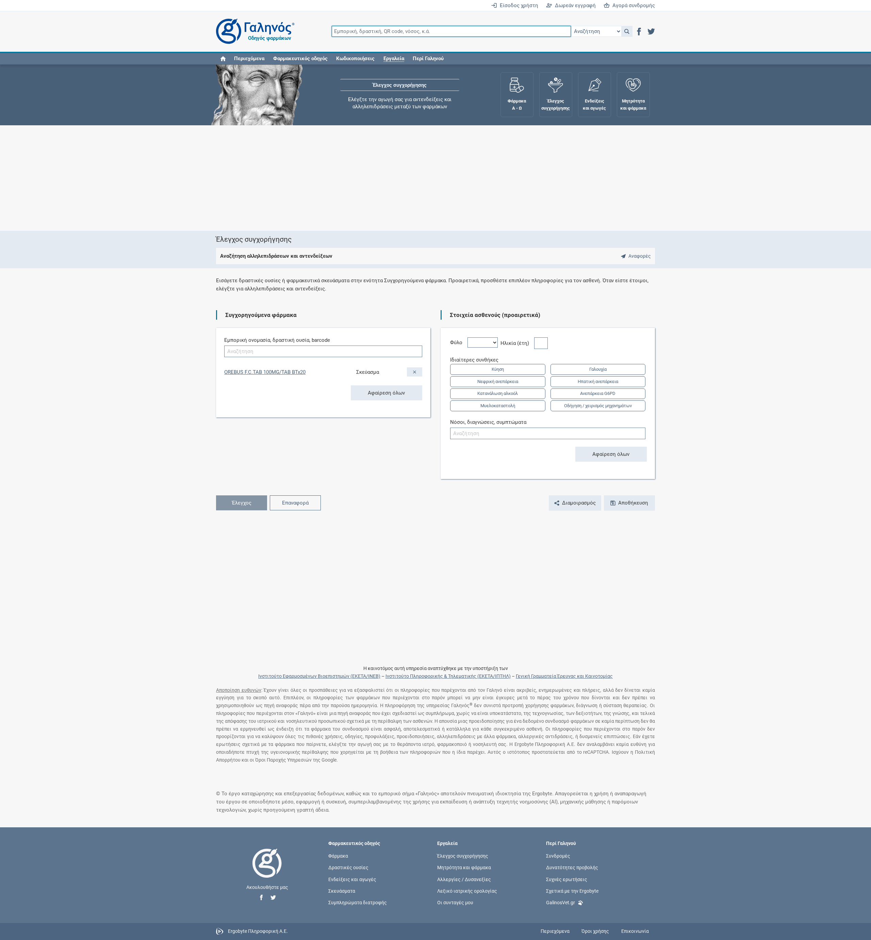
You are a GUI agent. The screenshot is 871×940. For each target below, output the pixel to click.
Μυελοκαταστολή (497, 405)
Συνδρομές (558, 856)
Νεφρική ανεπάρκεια (497, 381)
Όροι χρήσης (595, 931)
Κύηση (498, 369)
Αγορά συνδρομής (632, 5)
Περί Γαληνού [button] (428, 58)
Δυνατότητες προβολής (572, 867)
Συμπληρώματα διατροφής (357, 902)
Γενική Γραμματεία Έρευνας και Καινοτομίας (564, 676)
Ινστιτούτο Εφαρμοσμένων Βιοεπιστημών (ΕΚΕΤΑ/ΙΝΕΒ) (319, 676)
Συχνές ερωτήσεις (566, 879)
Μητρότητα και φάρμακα (464, 867)
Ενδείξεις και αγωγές (352, 879)
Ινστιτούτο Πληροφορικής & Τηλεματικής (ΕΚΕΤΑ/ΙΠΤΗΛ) (448, 676)
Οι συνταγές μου (455, 902)
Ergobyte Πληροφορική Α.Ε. (258, 931)
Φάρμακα (338, 856)
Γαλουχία (598, 369)
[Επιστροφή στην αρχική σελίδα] (267, 870)
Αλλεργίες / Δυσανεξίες (464, 879)
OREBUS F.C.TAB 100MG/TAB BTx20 (265, 372)
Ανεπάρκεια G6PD (597, 393)
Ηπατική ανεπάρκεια (598, 381)
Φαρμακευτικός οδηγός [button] (300, 58)
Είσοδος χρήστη (517, 5)
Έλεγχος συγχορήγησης (400, 85)
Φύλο (458, 342)
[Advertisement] (415, 178)
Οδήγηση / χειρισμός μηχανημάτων (598, 405)
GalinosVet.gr (560, 902)
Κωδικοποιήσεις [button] (355, 58)
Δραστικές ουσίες (348, 867)
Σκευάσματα (341, 890)
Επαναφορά (295, 503)
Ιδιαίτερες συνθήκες (477, 360)
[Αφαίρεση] (414, 372)
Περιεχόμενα (249, 58)
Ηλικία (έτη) (517, 343)
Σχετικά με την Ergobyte (572, 890)
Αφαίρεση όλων (386, 393)
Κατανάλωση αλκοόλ (497, 393)
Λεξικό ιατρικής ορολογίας (467, 890)
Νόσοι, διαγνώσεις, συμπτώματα (488, 422)
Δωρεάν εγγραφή (574, 5)
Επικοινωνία (635, 931)
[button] (626, 31)
